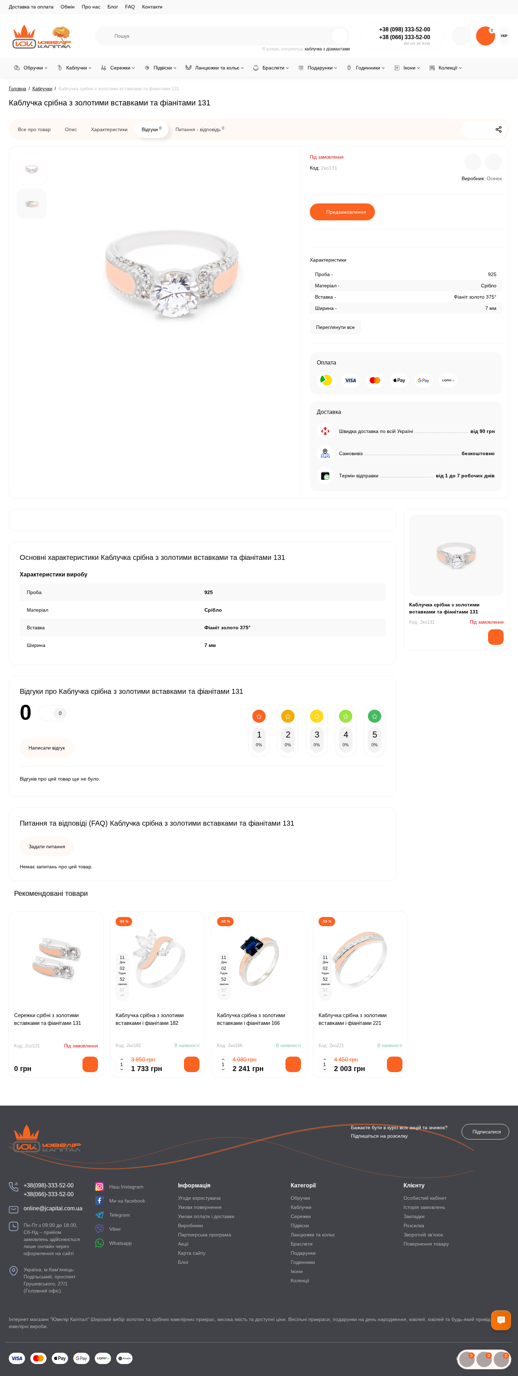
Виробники (190, 1225)
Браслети (302, 1244)
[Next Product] (483, 129)
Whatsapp (120, 1243)
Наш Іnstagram (126, 1187)
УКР (504, 36)
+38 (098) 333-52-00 (404, 29)
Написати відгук (47, 748)
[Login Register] (461, 35)
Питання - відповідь (199, 129)
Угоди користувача (199, 1198)
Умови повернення (200, 1207)
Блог (112, 7)
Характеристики (109, 129)
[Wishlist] (493, 162)
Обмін (68, 7)
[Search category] (105, 36)
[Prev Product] (469, 129)
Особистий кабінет (424, 1198)
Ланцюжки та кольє (313, 1234)
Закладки (414, 1216)
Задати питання (47, 846)
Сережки (301, 1216)
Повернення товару (426, 1244)
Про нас (91, 7)
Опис (71, 129)
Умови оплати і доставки (206, 1216)
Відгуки (151, 129)
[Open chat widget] (501, 1320)
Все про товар (34, 129)
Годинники (303, 1262)
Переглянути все (335, 327)
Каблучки (301, 1207)
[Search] (325, 36)
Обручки (300, 1198)
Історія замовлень (424, 1207)
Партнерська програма (204, 1234)
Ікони (297, 1271)
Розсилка (413, 1225)
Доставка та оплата (31, 7)
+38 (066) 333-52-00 (404, 37)
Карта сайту (191, 1253)
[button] (486, 893)
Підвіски (300, 1225)
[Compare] (472, 162)
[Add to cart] (191, 1064)
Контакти (152, 7)
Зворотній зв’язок (423, 1234)
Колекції (300, 1280)
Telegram (119, 1215)
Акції (183, 1244)
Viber (115, 1229)
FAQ (130, 7)
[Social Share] (498, 129)
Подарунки (303, 1253)
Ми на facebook (127, 1201)
